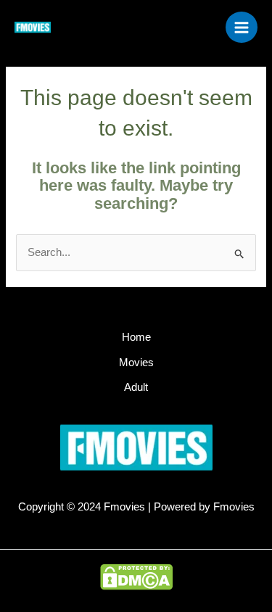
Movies (136, 362)
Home (136, 337)
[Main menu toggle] (241, 28)
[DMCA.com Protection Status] (136, 576)
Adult (136, 387)
